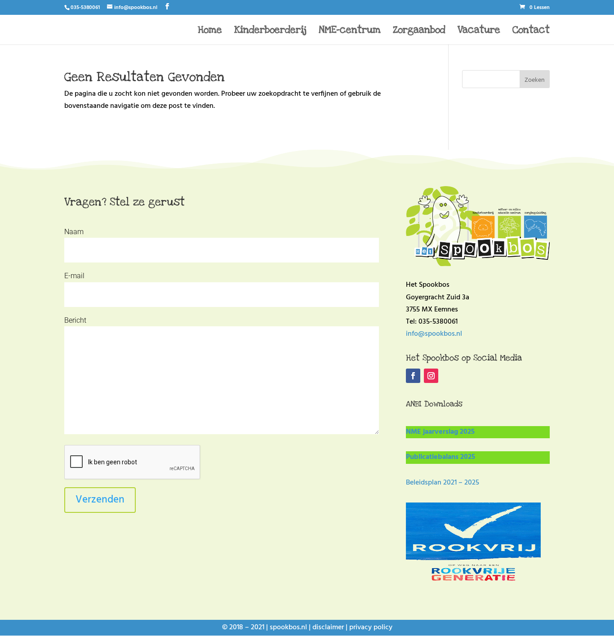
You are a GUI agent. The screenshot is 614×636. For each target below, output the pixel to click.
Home (210, 31)
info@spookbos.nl (434, 334)
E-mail (74, 275)
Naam (74, 231)
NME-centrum (350, 31)
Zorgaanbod (419, 31)
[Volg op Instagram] (431, 376)
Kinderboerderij (270, 31)
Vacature (479, 31)
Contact (531, 31)
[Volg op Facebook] (413, 376)
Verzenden (100, 500)
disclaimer (328, 627)
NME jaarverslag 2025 (440, 432)
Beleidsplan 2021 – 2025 (442, 483)
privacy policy (370, 627)
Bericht (75, 320)
